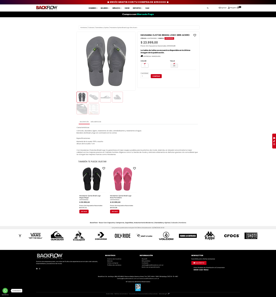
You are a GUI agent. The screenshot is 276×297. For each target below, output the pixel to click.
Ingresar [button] (224, 8)
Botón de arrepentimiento (151, 267)
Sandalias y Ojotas (102, 28)
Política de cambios (114, 265)
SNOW (127, 8)
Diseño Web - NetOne (112, 294)
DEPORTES (137, 8)
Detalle (84, 211)
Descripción (84, 122)
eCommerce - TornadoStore (128, 294)
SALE (147, 8)
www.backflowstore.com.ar (149, 278)
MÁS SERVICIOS (96, 122)
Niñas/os (116, 8)
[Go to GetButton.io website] (5, 294)
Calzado (91, 28)
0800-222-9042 (201, 270)
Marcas (110, 261)
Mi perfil (144, 259)
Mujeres (104, 8)
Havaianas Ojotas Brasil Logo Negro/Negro (90, 197)
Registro (233, 8)
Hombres (92, 8)
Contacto (145, 263)
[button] (207, 7)
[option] (29, 235)
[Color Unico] (144, 65)
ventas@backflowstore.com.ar (152, 265)
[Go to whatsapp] (5, 290)
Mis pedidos (146, 261)
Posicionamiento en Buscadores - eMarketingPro (153, 294)
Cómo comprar (112, 263)
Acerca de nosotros (114, 259)
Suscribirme (199, 263)
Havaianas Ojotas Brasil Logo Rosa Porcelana (120, 197)
